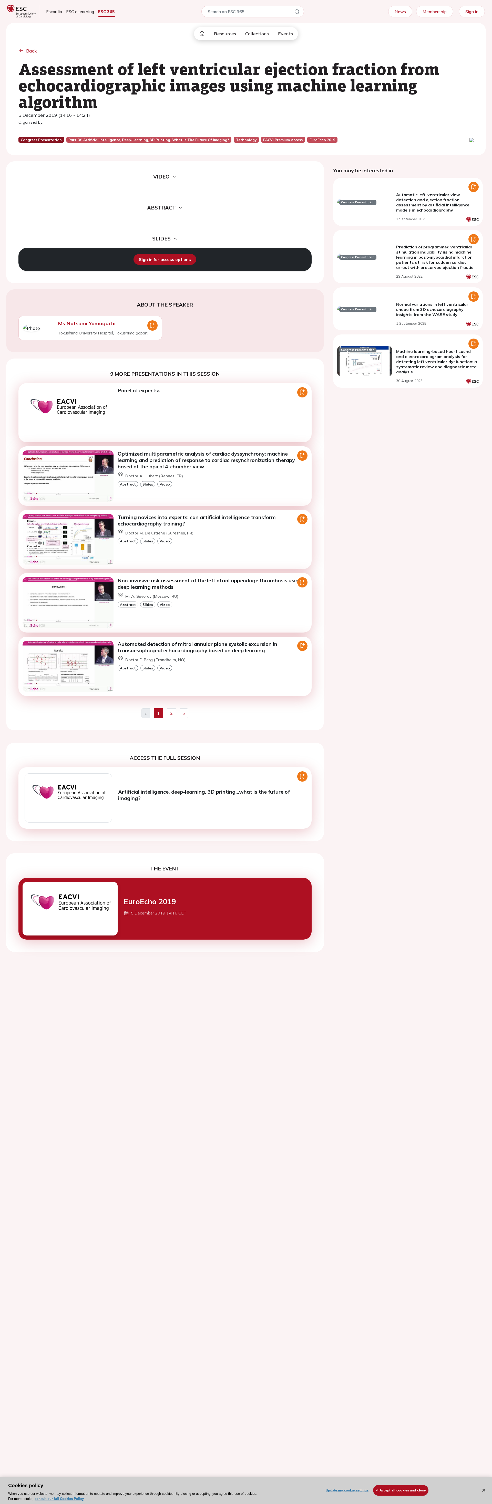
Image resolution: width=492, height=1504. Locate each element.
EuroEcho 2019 (150, 901)
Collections (257, 34)
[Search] (297, 12)
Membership (435, 11)
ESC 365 (106, 11)
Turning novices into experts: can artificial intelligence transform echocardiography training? (197, 520)
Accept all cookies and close (403, 1490)
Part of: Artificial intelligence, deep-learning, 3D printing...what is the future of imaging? (148, 140)
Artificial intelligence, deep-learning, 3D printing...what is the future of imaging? (204, 794)
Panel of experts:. (139, 390)
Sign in (471, 11)
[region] (246, 1490)
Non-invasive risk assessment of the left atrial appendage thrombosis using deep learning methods (210, 583)
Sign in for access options (165, 259)
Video (165, 484)
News (400, 11)
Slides (147, 484)
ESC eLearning (80, 11)
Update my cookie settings (347, 1490)
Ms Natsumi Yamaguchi (87, 323)
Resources (225, 34)
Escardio (54, 11)
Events (285, 34)
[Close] (483, 1490)
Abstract (128, 484)
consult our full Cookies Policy (59, 1499)
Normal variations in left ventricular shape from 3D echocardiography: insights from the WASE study (432, 309)
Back (31, 51)
